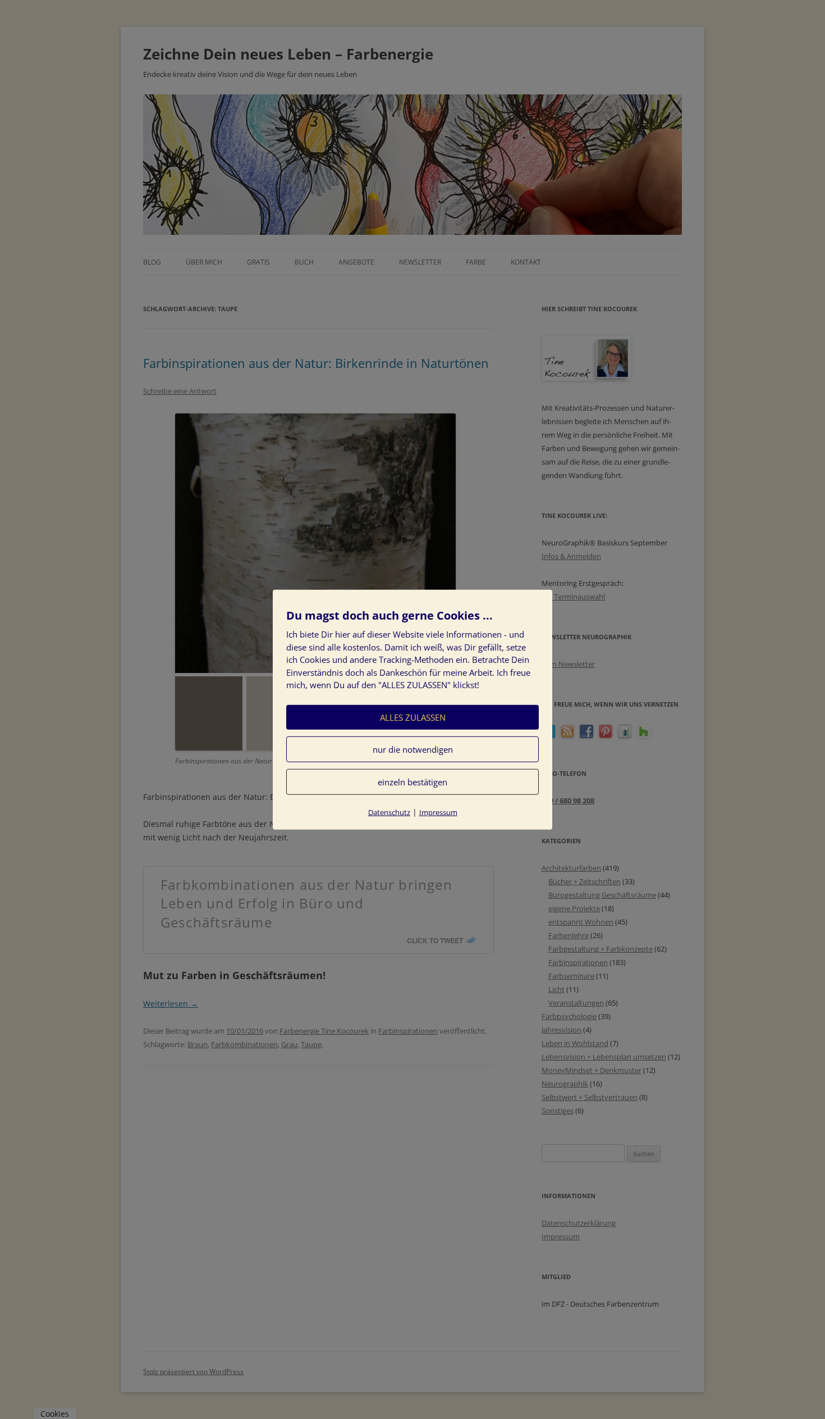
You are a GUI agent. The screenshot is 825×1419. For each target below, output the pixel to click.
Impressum (438, 812)
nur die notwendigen (413, 748)
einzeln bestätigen (412, 781)
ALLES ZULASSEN (413, 716)
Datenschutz (389, 812)
